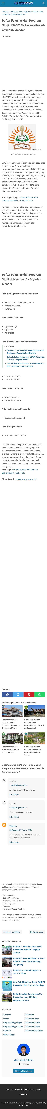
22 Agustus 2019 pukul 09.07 (20, 830)
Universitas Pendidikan (34, 1031)
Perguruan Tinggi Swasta (13, 1027)
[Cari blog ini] (43, 3)
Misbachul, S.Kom (23, 1060)
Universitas (29, 1015)
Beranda (9, 1090)
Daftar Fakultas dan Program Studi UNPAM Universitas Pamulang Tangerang (28, 961)
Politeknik (7, 1031)
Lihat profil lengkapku (23, 1071)
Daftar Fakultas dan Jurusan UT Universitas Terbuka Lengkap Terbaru (27, 949)
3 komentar (6, 36)
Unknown (13, 826)
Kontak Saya (29, 1090)
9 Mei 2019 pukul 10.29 (18, 808)
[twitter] (18, 694)
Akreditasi (7, 1015)
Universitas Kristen (32, 1027)
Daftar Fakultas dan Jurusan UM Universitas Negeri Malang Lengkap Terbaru (27, 997)
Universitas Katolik (32, 1023)
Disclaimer (24, 1094)
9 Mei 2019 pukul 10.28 (18, 785)
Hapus (16, 795)
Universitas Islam (32, 1019)
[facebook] (7, 694)
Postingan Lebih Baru (11, 932)
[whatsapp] (39, 694)
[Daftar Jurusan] (23, 3)
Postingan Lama (36, 932)
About (38, 1090)
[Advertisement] (23, 64)
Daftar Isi (18, 1090)
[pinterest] (29, 694)
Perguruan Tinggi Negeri (12, 1023)
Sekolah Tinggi (9, 1035)
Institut (6, 1019)
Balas (11, 795)
